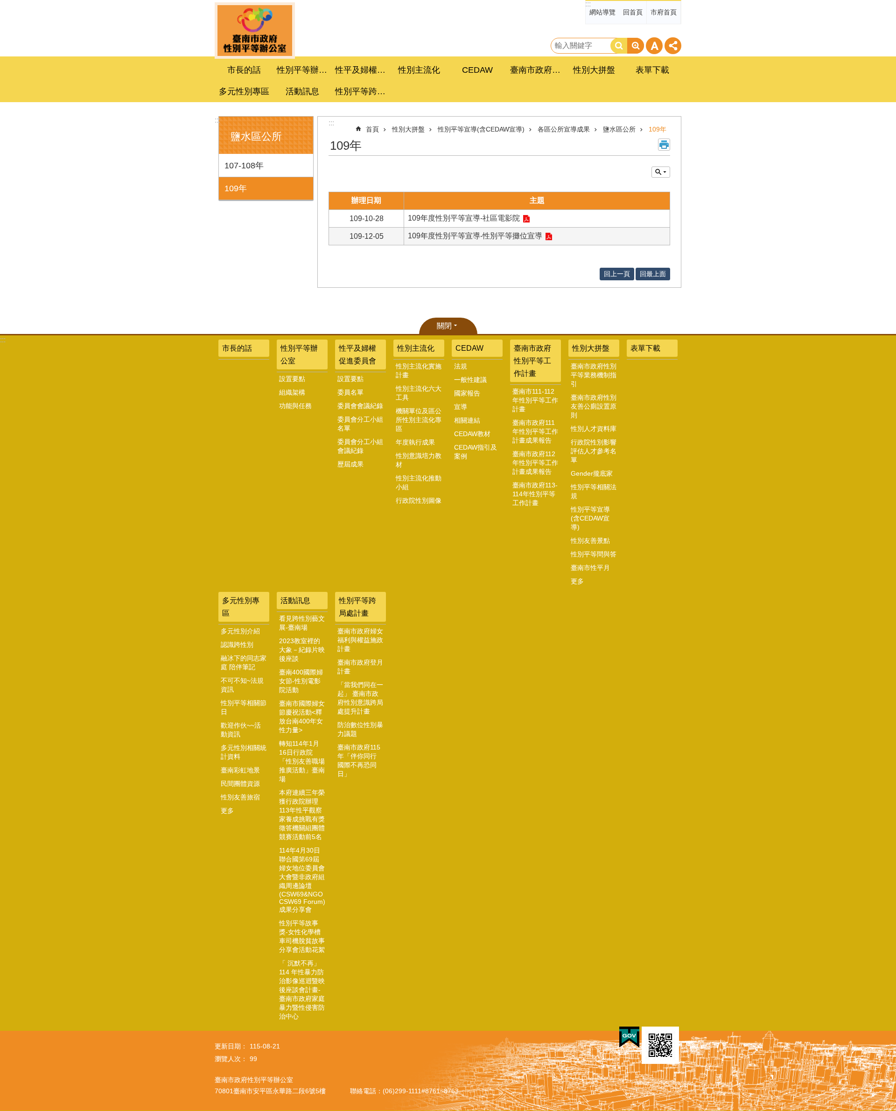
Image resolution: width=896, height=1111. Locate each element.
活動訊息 (295, 600)
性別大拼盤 (408, 129)
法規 (460, 366)
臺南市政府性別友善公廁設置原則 (593, 406)
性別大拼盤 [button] (594, 70)
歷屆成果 (350, 464)
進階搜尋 (635, 46)
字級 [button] (654, 45)
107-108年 (244, 165)
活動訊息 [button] (302, 91)
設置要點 (292, 378)
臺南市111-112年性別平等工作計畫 (535, 400)
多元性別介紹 (240, 631)
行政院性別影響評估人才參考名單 (593, 451)
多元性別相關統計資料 (243, 752)
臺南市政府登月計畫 (360, 667)
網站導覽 (602, 12)
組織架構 (292, 392)
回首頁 (633, 12)
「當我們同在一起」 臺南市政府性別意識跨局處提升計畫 (360, 698)
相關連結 (467, 420)
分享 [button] (673, 45)
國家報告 (467, 393)
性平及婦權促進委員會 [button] (361, 70)
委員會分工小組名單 (360, 424)
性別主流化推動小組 (418, 482)
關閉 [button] (444, 326)
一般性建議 (470, 379)
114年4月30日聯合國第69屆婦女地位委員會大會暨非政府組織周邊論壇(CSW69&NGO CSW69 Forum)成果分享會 (302, 880)
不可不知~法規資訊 (242, 685)
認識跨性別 (237, 644)
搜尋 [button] (618, 46)
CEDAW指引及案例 (475, 452)
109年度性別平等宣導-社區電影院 (464, 218)
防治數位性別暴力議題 (360, 729)
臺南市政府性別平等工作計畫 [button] (536, 70)
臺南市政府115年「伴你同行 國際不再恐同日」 (358, 760)
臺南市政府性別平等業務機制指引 (593, 375)
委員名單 (350, 392)
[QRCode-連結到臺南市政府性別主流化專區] (660, 1045)
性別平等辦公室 (299, 354)
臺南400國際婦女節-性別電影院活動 (301, 681)
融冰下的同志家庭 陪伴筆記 (243, 662)
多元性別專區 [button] (244, 91)
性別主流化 (415, 348)
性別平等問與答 (593, 554)
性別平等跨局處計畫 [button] (361, 91)
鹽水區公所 (619, 129)
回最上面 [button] (653, 274)
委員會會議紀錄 (360, 406)
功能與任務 (295, 406)
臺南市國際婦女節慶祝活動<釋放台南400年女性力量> (302, 717)
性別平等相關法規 (593, 491)
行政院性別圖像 (418, 500)
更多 (577, 581)
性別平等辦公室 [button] (303, 70)
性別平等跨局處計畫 (357, 607)
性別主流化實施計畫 (418, 370)
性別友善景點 (590, 540)
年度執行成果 (415, 442)
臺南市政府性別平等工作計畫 (532, 360)
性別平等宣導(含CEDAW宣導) (481, 129)
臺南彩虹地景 (240, 770)
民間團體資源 (240, 783)
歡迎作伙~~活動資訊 (241, 730)
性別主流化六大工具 (418, 393)
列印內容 (664, 145)
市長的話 (244, 70)
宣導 (460, 406)
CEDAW (469, 348)
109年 (235, 188)
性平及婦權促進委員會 (357, 354)
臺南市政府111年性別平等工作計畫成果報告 (535, 431)
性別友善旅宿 (240, 797)
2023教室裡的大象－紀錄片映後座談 (302, 649)
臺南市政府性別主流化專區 (255, 30)
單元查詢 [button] (660, 172)
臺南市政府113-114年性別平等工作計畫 (535, 494)
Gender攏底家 (592, 473)
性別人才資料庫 (593, 428)
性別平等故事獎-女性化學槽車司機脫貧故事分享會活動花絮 (302, 936)
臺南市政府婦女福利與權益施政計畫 (360, 640)
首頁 (372, 129)
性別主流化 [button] (419, 70)
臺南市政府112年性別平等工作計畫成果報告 (535, 462)
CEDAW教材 (472, 433)
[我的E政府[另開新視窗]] (629, 1037)
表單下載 (652, 70)
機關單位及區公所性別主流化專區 (418, 419)
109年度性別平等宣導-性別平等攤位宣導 (475, 236)
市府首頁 (664, 12)
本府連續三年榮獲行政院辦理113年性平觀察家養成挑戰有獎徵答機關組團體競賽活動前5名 (302, 814)
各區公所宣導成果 (564, 129)
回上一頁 (617, 274)
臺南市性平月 (590, 567)
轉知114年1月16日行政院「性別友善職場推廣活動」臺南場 (302, 761)
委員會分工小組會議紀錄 (360, 446)
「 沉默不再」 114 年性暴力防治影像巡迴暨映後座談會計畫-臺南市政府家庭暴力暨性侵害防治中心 (302, 989)
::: (588, 4)
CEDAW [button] (477, 70)
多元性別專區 (240, 607)
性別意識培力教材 (418, 460)
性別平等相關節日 (243, 707)
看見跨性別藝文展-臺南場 (302, 623)
